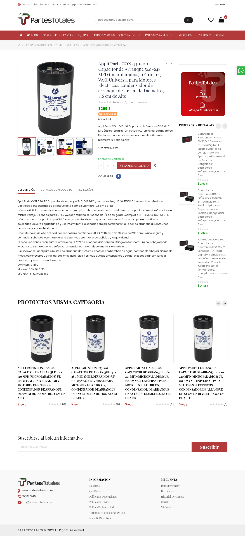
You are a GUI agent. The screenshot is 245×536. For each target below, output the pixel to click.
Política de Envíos (99, 502)
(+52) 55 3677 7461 (45, 4)
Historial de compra (172, 496)
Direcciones (167, 491)
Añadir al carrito (136, 165)
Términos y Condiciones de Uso (107, 512)
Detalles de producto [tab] (56, 190)
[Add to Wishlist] (155, 165)
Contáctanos (96, 491)
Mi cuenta (167, 507)
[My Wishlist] (211, 20)
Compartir (118, 176)
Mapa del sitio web (100, 518)
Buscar (188, 20)
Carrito (165, 502)
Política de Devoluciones (103, 496)
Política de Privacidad (101, 507)
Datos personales (170, 486)
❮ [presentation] (218, 126)
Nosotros (94, 486)
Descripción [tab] (26, 190)
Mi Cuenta (221, 4)
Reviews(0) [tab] (85, 190)
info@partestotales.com (82, 4)
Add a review (139, 102)
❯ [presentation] (224, 126)
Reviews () (120, 102)
